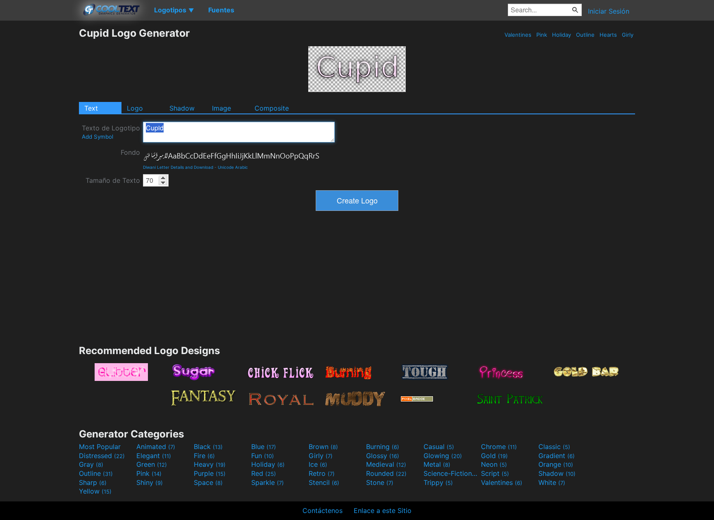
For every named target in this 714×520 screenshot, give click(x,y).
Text (91, 108)
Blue (263, 446)
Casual (439, 446)
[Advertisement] (39, 150)
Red (263, 473)
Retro (322, 473)
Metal (437, 464)
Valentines (518, 34)
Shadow (182, 108)
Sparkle (267, 482)
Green (151, 464)
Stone (379, 482)
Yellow (95, 491)
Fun (262, 455)
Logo (135, 108)
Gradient (556, 455)
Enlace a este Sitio (383, 510)
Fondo (130, 152)
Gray (91, 464)
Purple (210, 473)
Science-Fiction (451, 473)
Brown (323, 446)
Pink (542, 34)
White (551, 482)
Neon (494, 464)
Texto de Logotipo (111, 132)
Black (208, 446)
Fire (204, 455)
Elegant (153, 455)
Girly (627, 34)
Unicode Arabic (233, 167)
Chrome (499, 446)
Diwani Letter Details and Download (178, 167)
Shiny (149, 482)
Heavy (210, 464)
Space (208, 482)
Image (221, 108)
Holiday (561, 34)
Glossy (382, 455)
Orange (555, 464)
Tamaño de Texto (113, 180)
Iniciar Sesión (608, 11)
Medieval (386, 464)
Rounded (386, 473)
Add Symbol (97, 136)
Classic (554, 446)
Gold (494, 455)
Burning (382, 446)
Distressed (102, 455)
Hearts (608, 34)
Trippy (438, 482)
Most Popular (100, 446)
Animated (155, 446)
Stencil (324, 482)
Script (495, 473)
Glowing (443, 455)
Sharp (93, 482)
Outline (585, 34)
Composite (272, 108)
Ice (318, 464)
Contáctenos (322, 510)
